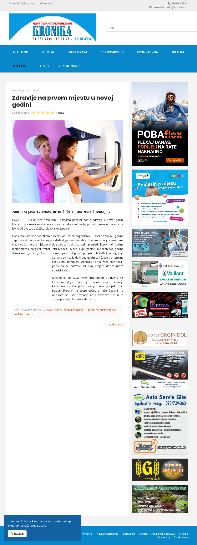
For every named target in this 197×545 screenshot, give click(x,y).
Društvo (19, 65)
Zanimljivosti (69, 65)
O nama (183, 534)
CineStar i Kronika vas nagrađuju (157, 534)
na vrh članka (115, 324)
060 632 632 (178, 3)
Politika (48, 52)
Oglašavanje (181, 537)
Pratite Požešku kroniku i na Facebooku (31, 3)
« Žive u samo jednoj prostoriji (63, 309)
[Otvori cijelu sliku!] (67, 162)
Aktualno (20, 52)
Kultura (177, 52)
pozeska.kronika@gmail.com (169, 7)
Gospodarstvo (112, 52)
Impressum (128, 534)
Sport (44, 65)
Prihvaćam (17, 534)
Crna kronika (147, 52)
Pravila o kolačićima (107, 534)
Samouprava (77, 52)
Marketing (164, 537)
